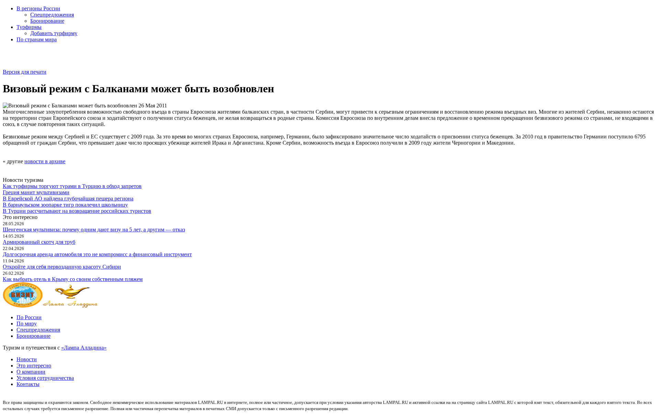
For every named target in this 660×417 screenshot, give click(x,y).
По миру (26, 323)
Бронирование (47, 21)
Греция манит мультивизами (36, 192)
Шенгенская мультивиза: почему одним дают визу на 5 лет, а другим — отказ (94, 229)
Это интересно (33, 365)
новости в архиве (44, 161)
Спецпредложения (52, 15)
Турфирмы (29, 27)
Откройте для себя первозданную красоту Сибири (62, 267)
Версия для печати (24, 72)
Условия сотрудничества (45, 378)
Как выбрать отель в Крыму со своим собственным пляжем (73, 279)
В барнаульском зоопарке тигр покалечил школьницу (65, 205)
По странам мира (36, 39)
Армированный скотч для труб (39, 242)
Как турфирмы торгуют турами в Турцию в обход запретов (72, 186)
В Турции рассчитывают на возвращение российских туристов (77, 211)
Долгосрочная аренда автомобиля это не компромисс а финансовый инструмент (97, 254)
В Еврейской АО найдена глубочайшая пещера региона (68, 198)
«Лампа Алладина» (84, 348)
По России (29, 317)
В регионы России (38, 8)
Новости (26, 359)
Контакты (28, 384)
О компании (30, 372)
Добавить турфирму (53, 33)
